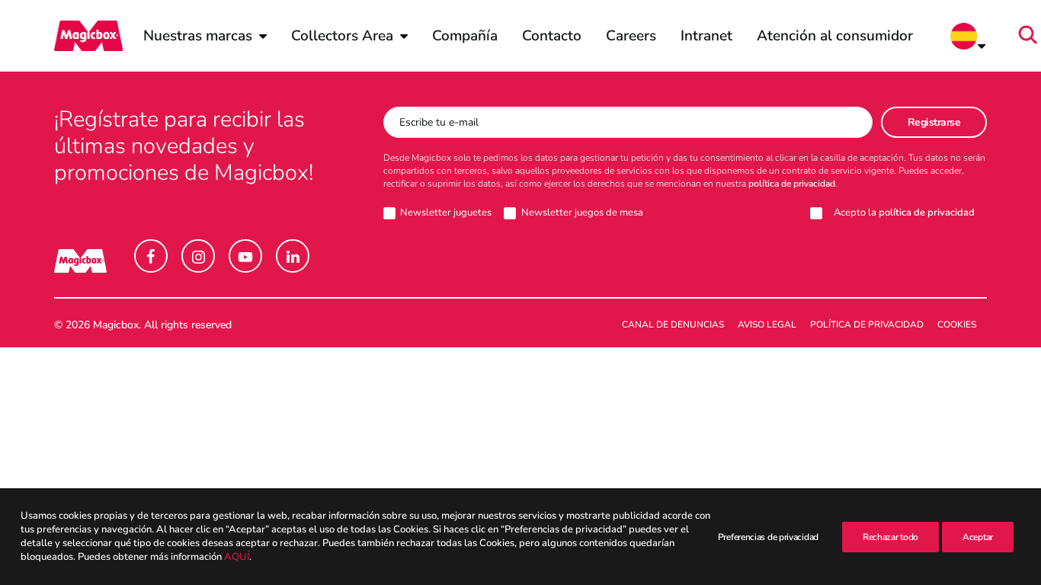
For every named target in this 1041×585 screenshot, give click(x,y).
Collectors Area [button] (342, 36)
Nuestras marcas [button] (197, 36)
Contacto (551, 36)
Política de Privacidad (867, 324)
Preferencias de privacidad (768, 537)
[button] (1032, 36)
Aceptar (978, 537)
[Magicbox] (88, 36)
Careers (631, 36)
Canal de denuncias (673, 324)
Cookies (956, 324)
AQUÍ (236, 557)
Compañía (465, 36)
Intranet (706, 36)
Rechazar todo (890, 537)
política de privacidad (791, 183)
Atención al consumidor (835, 36)
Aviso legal (767, 324)
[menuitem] (205, 36)
